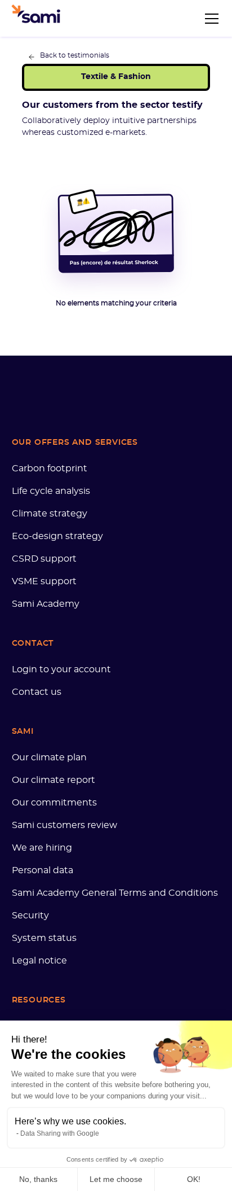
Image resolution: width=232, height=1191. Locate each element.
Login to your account (61, 669)
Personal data (42, 870)
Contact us (36, 692)
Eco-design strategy (57, 536)
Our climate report (53, 780)
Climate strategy (49, 513)
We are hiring (42, 847)
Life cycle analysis (51, 491)
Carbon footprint (49, 468)
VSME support (44, 581)
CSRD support (44, 558)
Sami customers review (64, 825)
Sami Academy (45, 603)
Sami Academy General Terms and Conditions (115, 892)
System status (44, 938)
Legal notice (39, 960)
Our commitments (54, 802)
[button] (209, 18)
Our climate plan (49, 757)
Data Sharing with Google (59, 1133)
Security (30, 915)
